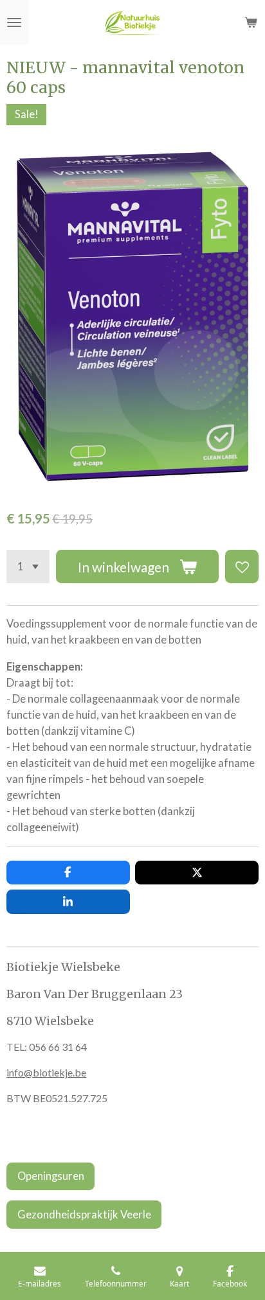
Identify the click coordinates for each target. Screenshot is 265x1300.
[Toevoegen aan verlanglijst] (242, 566)
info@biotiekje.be (46, 1072)
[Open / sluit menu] (14, 22)
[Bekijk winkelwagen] (251, 22)
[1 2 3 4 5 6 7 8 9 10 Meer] (28, 566)
